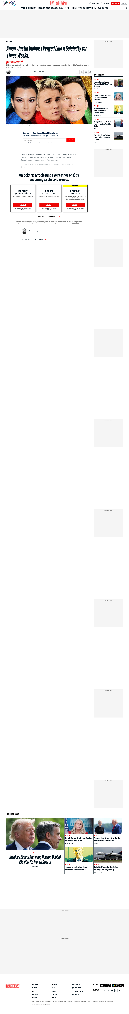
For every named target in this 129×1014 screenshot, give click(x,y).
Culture (54, 994)
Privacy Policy (51, 142)
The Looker (41, 8)
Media (48, 8)
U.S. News (97, 8)
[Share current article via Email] (86, 72)
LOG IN (124, 3)
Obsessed (54, 8)
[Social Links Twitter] (104, 991)
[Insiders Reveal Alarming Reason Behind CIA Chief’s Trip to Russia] (118, 86)
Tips (43, 1001)
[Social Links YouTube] (112, 991)
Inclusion (83, 1001)
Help (56, 1001)
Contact (38, 1001)
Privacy (60, 1001)
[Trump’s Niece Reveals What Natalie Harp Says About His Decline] (118, 126)
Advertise (51, 1001)
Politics (67, 8)
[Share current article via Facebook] (78, 72)
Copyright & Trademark (106, 1001)
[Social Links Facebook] (100, 991)
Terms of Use (43, 142)
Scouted (105, 8)
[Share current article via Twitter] (82, 72)
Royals (61, 8)
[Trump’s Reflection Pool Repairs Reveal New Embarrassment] (118, 113)
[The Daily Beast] (59, 3)
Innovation (89, 8)
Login (58, 216)
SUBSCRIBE (115, 3)
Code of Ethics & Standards (72, 1001)
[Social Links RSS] (115, 991)
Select (23, 205)
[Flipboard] (119, 991)
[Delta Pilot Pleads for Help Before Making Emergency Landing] (118, 140)
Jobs (46, 1001)
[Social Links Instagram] (108, 991)
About (33, 1001)
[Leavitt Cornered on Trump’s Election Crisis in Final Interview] (118, 100)
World (54, 991)
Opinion (74, 8)
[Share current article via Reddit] (90, 72)
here (45, 239)
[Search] (126, 8)
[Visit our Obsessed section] (15, 3)
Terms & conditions (92, 1001)
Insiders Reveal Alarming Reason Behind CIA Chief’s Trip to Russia (35, 859)
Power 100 (81, 8)
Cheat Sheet (32, 8)
